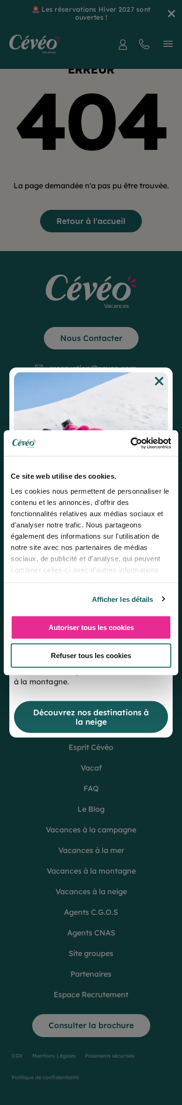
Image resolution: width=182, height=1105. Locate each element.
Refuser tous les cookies (91, 655)
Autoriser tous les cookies (91, 627)
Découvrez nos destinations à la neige (91, 716)
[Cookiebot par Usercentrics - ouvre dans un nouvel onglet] (131, 443)
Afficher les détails (123, 599)
